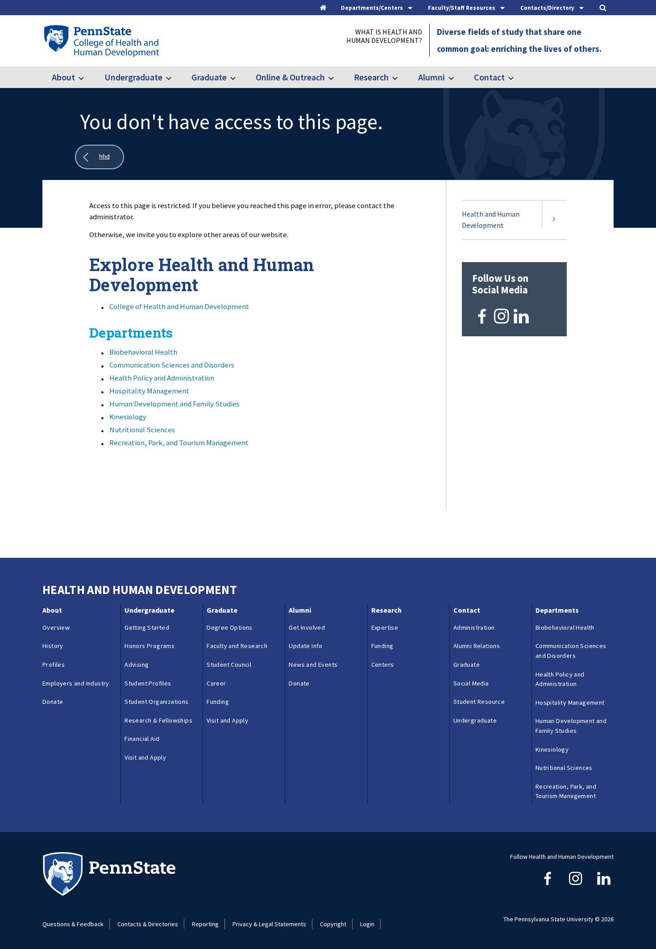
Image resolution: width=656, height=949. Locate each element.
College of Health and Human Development (179, 306)
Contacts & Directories (147, 924)
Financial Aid (142, 739)
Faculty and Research (237, 646)
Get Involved (307, 627)
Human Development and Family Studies (174, 404)
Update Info (305, 646)
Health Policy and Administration (161, 378)
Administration (474, 627)
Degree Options (230, 627)
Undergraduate (133, 77)
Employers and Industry (75, 683)
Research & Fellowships (158, 720)
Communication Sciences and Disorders (171, 365)
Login (367, 924)
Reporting (205, 924)
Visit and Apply (145, 757)
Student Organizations (156, 702)
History (52, 646)
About (63, 77)
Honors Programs (149, 646)
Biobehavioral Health (143, 352)
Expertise (385, 627)
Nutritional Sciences (142, 430)
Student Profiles (148, 683)
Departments (557, 610)
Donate (52, 702)
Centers (382, 665)
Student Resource (479, 702)
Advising (137, 665)
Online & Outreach (290, 77)
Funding (218, 702)
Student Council (229, 665)
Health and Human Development (490, 219)
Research (371, 77)
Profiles (53, 665)
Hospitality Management (149, 391)
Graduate (209, 77)
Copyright (333, 924)
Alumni (431, 77)
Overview (56, 627)
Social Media (471, 683)
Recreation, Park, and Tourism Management (179, 442)
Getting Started (147, 627)
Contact (489, 77)
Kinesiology (127, 417)
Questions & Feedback (73, 924)
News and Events (313, 665)
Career (216, 683)
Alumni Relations (476, 646)
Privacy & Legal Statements (269, 924)
